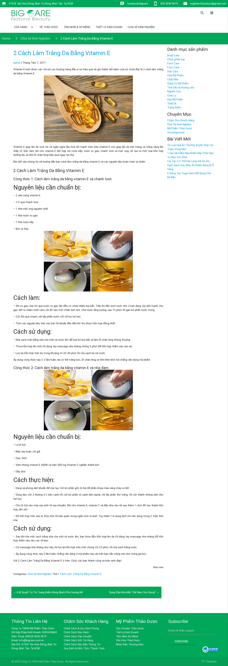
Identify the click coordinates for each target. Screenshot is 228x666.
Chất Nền (172, 79)
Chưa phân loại (176, 59)
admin (16, 62)
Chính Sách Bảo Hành (76, 632)
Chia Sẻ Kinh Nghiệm (141, 27)
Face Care (173, 63)
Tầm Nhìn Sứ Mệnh (127, 636)
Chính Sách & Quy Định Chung (81, 628)
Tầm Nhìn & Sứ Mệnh (77, 27)
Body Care (173, 55)
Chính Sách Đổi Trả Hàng (78, 640)
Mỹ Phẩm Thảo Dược (179, 128)
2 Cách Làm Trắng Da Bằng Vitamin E (61, 53)
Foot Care (173, 67)
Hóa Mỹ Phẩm (175, 75)
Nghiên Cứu (174, 91)
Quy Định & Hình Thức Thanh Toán (84, 648)
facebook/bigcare (137, 3)
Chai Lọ (171, 95)
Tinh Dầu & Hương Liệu (180, 87)
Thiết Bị (171, 103)
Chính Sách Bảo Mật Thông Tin (82, 644)
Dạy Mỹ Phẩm (175, 99)
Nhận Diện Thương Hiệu (130, 644)
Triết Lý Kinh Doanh (109, 27)
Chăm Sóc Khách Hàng (180, 120)
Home (6, 38)
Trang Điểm (174, 107)
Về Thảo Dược (49, 27)
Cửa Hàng (24, 27)
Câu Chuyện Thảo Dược (130, 628)
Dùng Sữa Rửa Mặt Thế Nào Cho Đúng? (134, 592)
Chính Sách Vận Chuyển (78, 636)
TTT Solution (209, 661)
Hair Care (172, 71)
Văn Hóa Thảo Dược (128, 640)
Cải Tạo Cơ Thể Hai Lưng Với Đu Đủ (188, 161)
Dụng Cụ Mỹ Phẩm (178, 83)
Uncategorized (175, 132)
